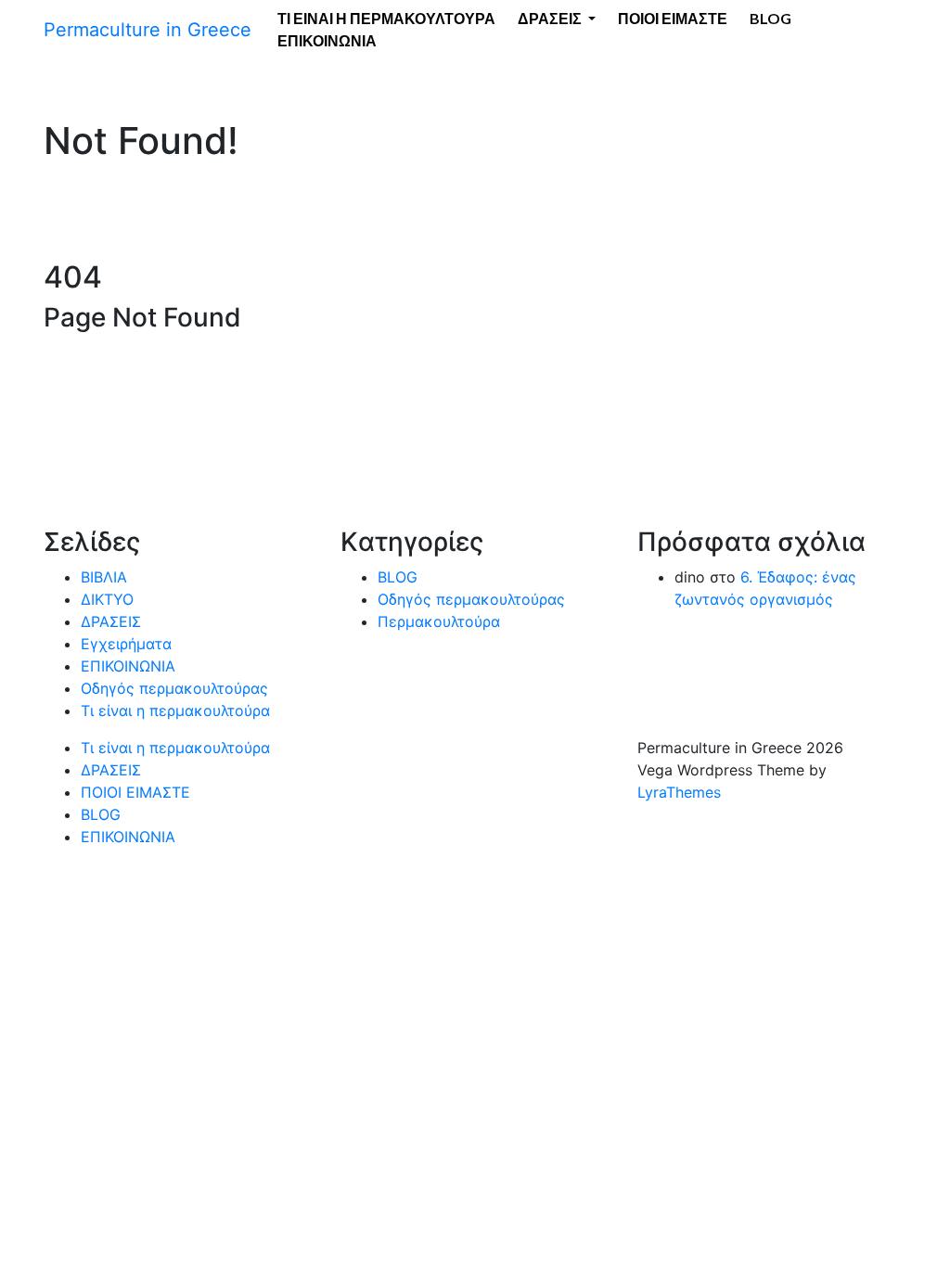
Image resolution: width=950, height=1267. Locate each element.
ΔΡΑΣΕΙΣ (111, 621)
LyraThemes (679, 792)
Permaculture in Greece (147, 30)
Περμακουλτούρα (439, 621)
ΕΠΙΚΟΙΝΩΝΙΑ (327, 40)
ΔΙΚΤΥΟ (107, 599)
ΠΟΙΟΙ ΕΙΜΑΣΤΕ (135, 792)
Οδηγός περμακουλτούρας (174, 688)
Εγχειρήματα (126, 643)
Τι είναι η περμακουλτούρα (175, 710)
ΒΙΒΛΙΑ (104, 577)
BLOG (397, 577)
